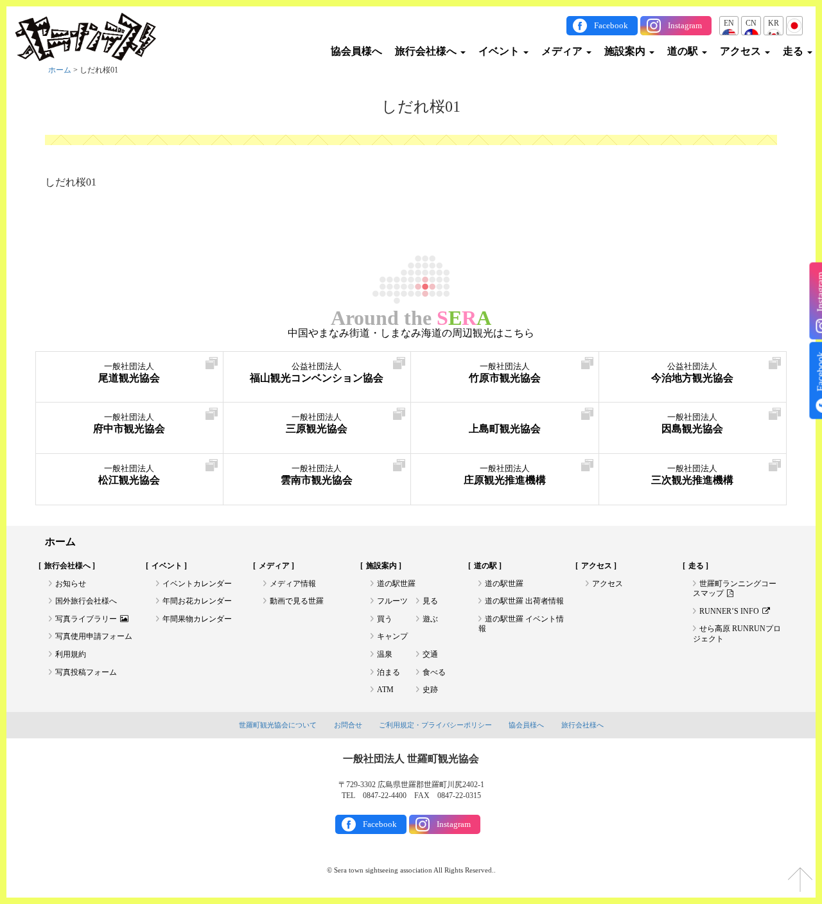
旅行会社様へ (427, 51)
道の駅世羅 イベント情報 (521, 624)
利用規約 (70, 654)
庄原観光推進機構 (505, 474)
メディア (563, 51)
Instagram (685, 25)
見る (430, 600)
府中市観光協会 (129, 423)
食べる (434, 672)
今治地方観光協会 (692, 372)
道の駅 (684, 51)
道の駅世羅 (396, 583)
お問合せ (348, 725)
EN (729, 23)
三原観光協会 (316, 423)
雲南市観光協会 (317, 474)
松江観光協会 (129, 474)
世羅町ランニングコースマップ (734, 588)
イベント (500, 51)
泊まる (388, 672)
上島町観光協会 (505, 428)
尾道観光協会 (129, 372)
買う (384, 618)
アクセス (742, 51)
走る (794, 51)
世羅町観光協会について (278, 725)
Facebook (611, 25)
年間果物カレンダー (197, 618)
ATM (385, 689)
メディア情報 (293, 583)
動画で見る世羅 (297, 600)
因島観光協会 (692, 423)
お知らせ (70, 583)
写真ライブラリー (86, 618)
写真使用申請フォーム (93, 636)
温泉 (384, 654)
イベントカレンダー (197, 583)
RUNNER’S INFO (729, 611)
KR (773, 23)
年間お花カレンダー (197, 600)
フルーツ (392, 600)
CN (751, 23)
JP (794, 23)
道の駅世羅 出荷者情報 (524, 600)
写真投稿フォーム (86, 672)
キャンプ (392, 636)
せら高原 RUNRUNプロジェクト (737, 633)
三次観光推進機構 (692, 474)
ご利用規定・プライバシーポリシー (435, 725)
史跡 (430, 689)
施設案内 (626, 51)
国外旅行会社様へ (86, 600)
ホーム (59, 69)
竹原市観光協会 (505, 372)
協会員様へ (356, 51)
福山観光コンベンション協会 (316, 372)
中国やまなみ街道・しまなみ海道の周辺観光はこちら (411, 333)
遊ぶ (430, 618)
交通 (430, 654)
